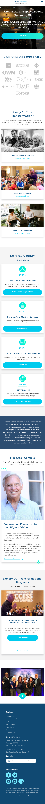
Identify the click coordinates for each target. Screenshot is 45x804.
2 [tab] (21, 650)
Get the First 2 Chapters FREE (22, 292)
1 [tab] (18, 650)
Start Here (22, 35)
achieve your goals (26, 432)
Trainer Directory (13, 719)
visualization (34, 429)
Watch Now (23, 364)
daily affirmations (10, 440)
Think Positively (22, 328)
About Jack (10, 716)
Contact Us (24, 795)
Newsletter (10, 727)
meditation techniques (28, 440)
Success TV (10, 733)
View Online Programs (23, 401)
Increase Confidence (22, 158)
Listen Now (22, 636)
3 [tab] (24, 650)
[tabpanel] (22, 618)
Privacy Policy (17, 795)
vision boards (35, 438)
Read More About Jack (12, 559)
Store (8, 730)
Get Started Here (22, 196)
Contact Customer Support (17, 752)
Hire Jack (9, 722)
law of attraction (21, 429)
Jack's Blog (10, 724)
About (29, 795)
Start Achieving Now (22, 233)
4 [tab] (27, 650)
